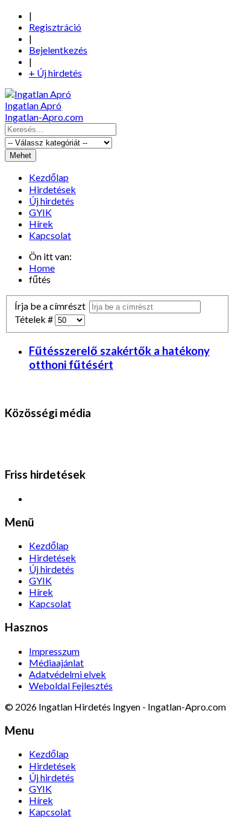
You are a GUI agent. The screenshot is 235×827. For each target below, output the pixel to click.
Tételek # (34, 319)
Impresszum (54, 651)
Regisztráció (55, 27)
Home (42, 267)
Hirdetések (52, 189)
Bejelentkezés (58, 50)
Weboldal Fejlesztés (71, 685)
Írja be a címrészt (51, 305)
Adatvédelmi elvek (67, 674)
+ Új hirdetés (55, 72)
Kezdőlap (49, 177)
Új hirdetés (51, 200)
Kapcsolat (50, 235)
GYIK (40, 212)
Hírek (41, 223)
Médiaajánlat (56, 662)
